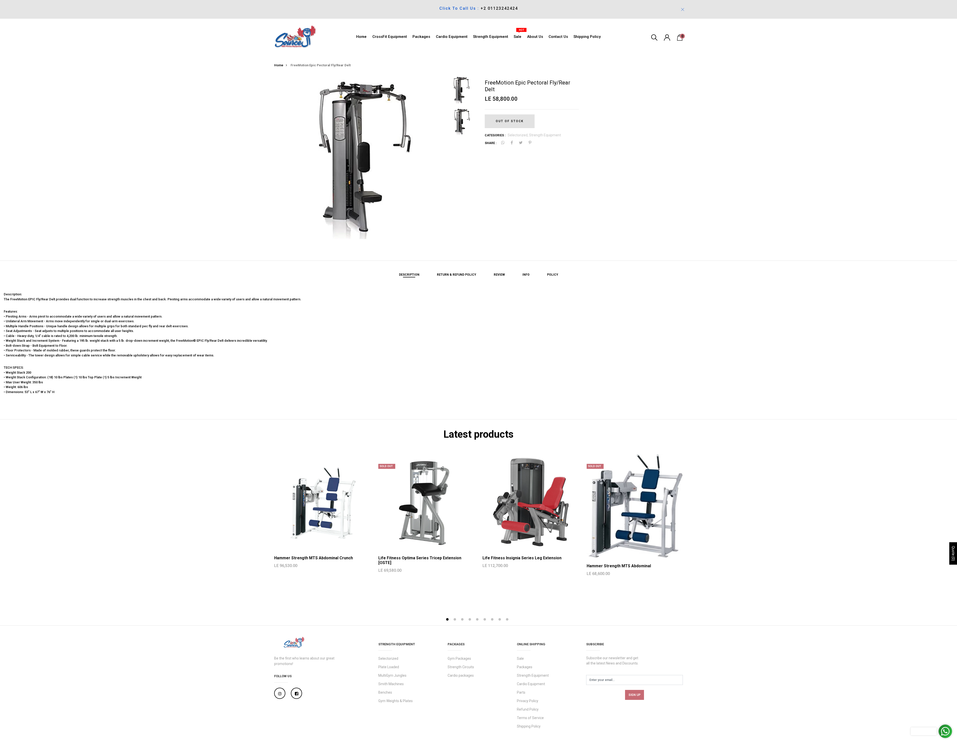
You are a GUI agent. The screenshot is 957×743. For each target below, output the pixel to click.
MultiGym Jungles (392, 675)
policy (552, 274)
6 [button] (485, 620)
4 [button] (470, 620)
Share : (490, 143)
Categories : (495, 135)
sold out (386, 466)
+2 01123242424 (499, 8)
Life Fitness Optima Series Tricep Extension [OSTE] (419, 560)
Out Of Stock (510, 121)
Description (409, 274)
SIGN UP (634, 695)
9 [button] (507, 620)
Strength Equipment (490, 36)
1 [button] (448, 620)
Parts (521, 692)
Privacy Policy (527, 701)
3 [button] (463, 620)
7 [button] (492, 620)
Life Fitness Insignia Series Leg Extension (521, 558)
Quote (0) (953, 553)
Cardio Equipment (452, 36)
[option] (358, 160)
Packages (421, 36)
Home (361, 36)
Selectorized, (518, 135)
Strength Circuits (461, 667)
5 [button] (477, 620)
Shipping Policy (587, 36)
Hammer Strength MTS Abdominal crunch (313, 558)
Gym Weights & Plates (395, 701)
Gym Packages (459, 658)
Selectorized (388, 658)
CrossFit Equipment (389, 36)
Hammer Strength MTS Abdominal (619, 566)
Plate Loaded (388, 667)
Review (499, 274)
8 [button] (500, 620)
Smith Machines (391, 684)
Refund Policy (528, 709)
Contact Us (558, 36)
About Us (535, 36)
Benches (385, 692)
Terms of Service (530, 718)
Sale (517, 35)
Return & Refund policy (456, 274)
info (526, 274)
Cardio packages (461, 675)
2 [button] (455, 620)
